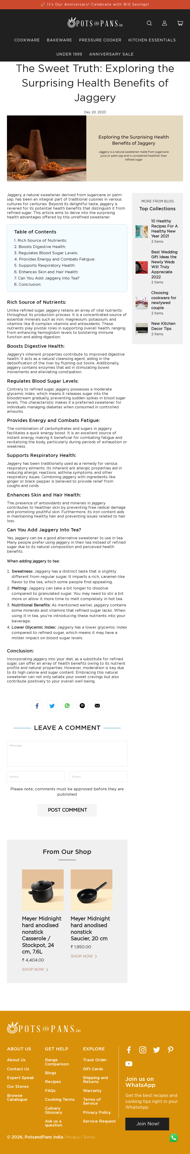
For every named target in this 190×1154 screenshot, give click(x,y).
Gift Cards (93, 1069)
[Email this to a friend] (97, 705)
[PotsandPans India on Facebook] (128, 1049)
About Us (16, 1060)
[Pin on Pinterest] (82, 705)
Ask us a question (53, 1123)
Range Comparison (57, 1062)
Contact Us (18, 1069)
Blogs (50, 1073)
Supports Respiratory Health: (47, 265)
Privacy (72, 1137)
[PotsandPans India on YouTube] (128, 1063)
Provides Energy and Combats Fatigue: (57, 259)
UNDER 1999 (69, 54)
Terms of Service (92, 1101)
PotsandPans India (44, 1137)
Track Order (95, 1060)
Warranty (92, 1091)
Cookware (27, 40)
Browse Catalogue (17, 1097)
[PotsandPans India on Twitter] (156, 1049)
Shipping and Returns (95, 1080)
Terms (89, 1137)
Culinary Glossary (53, 1110)
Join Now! (147, 1124)
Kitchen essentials (152, 40)
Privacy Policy (97, 1112)
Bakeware (59, 40)
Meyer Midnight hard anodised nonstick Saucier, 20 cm (90, 928)
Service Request (99, 1121)
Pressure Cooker (100, 40)
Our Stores (18, 1087)
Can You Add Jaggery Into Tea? (48, 278)
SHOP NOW (33, 969)
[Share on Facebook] (37, 706)
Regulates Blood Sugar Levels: (48, 253)
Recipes (53, 1082)
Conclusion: (30, 284)
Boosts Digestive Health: (42, 247)
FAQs (50, 1091)
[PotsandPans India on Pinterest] (170, 1049)
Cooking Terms (60, 1099)
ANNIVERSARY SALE (111, 54)
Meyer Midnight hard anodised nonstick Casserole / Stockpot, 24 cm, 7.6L (41, 935)
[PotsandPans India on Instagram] (142, 1049)
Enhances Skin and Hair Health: (48, 272)
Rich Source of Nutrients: (42, 240)
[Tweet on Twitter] (52, 706)
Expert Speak (20, 1078)
